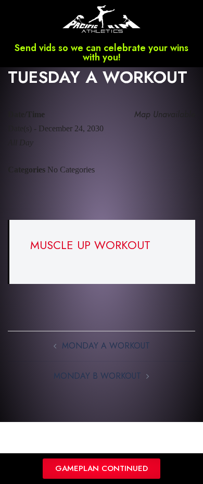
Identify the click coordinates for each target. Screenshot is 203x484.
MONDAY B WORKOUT (97, 376)
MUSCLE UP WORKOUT (90, 245)
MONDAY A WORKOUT (106, 346)
